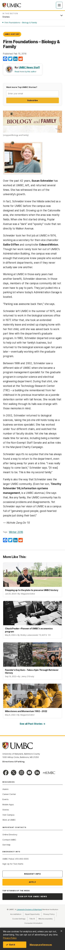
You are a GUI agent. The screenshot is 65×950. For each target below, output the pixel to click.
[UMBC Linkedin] (37, 772)
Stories (5, 809)
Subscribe (32, 100)
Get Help (6, 844)
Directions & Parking (13, 761)
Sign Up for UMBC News (32, 896)
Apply (32, 882)
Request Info (32, 874)
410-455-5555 (21, 859)
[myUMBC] (49, 772)
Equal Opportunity (33, 914)
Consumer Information (33, 923)
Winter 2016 (16, 532)
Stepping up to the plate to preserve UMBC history (31, 590)
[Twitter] (10, 59)
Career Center (9, 794)
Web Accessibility (46, 919)
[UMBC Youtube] (29, 772)
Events (5, 799)
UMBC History (12, 34)
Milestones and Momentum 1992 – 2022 (26, 711)
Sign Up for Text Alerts (12, 864)
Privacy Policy (10, 938)
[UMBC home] (11, 5)
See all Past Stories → (32, 723)
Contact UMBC (9, 839)
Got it (12, 944)
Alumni (5, 789)
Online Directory (9, 834)
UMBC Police (8, 859)
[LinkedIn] (15, 59)
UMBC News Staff (29, 67)
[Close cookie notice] (61, 931)
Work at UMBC (9, 820)
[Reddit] (20, 59)
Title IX (33, 919)
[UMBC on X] (13, 772)
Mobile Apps (8, 804)
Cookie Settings (19, 919)
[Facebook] (5, 59)
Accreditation (15, 914)
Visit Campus (8, 815)
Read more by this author (25, 71)
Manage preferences (41, 944)
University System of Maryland (29, 909)
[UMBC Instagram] (21, 772)
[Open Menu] (59, 5)
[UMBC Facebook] (5, 772)
